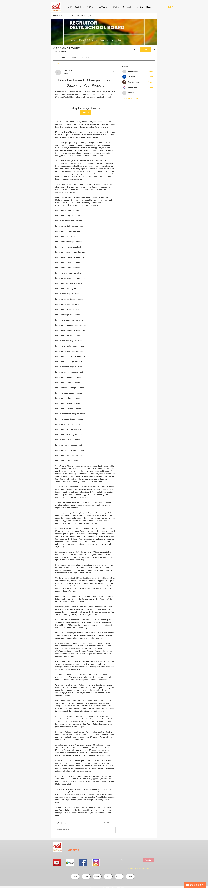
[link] (60, 57)
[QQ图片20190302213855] (96, 862)
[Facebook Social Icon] (83, 862)
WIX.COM (121, 887)
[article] (85, 451)
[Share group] (153, 49)
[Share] (114, 71)
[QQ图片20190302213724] (70, 862)
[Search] (135, 49)
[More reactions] (64, 823)
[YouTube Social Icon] (57, 862)
